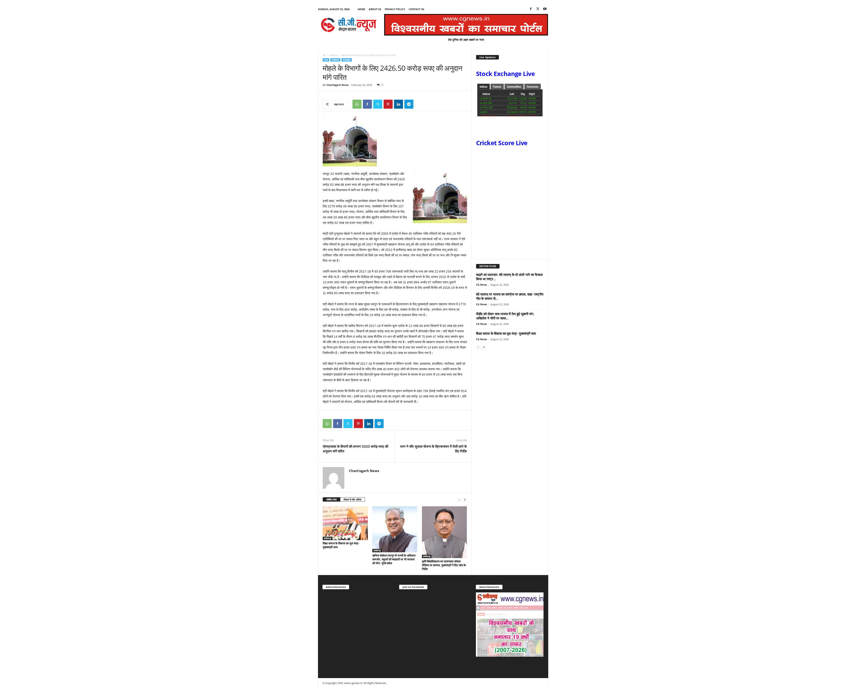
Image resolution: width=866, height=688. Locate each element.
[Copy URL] (419, 104)
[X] (538, 9)
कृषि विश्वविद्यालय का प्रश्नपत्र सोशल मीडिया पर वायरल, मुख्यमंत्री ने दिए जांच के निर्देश (444, 565)
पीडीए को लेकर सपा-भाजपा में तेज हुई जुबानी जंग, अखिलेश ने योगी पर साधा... (505, 316)
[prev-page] (459, 499)
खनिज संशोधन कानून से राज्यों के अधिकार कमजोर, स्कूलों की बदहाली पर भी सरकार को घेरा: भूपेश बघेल (394, 559)
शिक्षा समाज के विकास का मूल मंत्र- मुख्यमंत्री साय (341, 545)
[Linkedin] (398, 104)
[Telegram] (408, 104)
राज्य (326, 59)
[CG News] (348, 25)
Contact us (416, 9)
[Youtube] (545, 9)
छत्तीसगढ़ (333, 55)
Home (361, 9)
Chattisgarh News (337, 85)
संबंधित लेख (331, 499)
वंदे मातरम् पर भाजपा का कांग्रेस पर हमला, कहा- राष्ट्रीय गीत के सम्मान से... (509, 296)
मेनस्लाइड (346, 59)
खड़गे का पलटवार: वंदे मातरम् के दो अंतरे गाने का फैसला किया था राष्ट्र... (509, 276)
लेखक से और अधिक (352, 499)
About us (375, 9)
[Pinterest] (388, 104)
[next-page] (465, 499)
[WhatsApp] (357, 104)
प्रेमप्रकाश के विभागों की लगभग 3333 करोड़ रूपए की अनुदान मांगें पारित (355, 448)
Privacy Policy (395, 9)
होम (324, 55)
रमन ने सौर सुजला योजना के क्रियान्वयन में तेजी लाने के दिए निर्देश (433, 448)
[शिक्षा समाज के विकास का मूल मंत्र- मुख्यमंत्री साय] (345, 523)
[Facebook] (531, 9)
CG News (481, 284)
